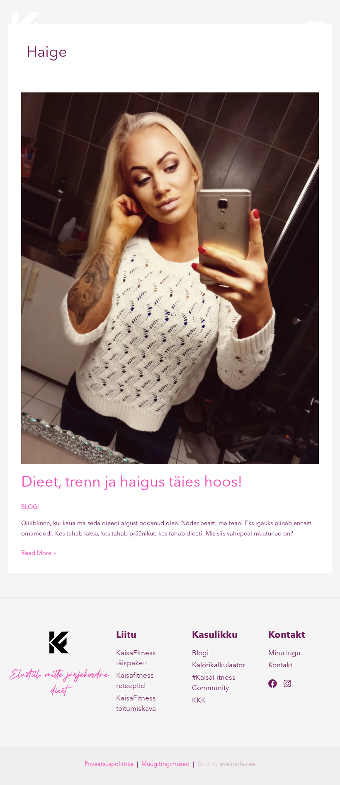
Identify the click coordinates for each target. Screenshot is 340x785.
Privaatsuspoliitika (109, 764)
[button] (315, 28)
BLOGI (30, 507)
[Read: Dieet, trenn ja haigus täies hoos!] (170, 278)
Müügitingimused (165, 764)
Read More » (38, 553)
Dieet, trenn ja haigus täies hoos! (132, 482)
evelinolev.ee (237, 764)
